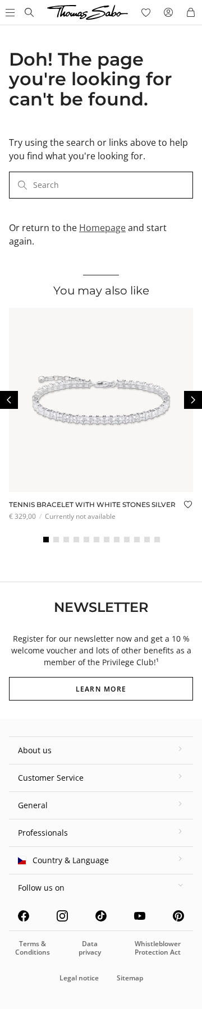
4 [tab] (76, 539)
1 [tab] (46, 539)
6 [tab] (96, 539)
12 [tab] (157, 539)
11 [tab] (147, 539)
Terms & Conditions (32, 947)
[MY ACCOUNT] (168, 12)
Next (193, 400)
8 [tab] (117, 539)
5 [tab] (86, 539)
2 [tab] (56, 539)
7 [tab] (106, 539)
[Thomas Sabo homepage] (29, 12)
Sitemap (130, 978)
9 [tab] (127, 539)
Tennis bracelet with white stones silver (92, 504)
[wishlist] (146, 12)
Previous (9, 400)
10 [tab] (137, 539)
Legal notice (79, 978)
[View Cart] (191, 12)
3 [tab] (66, 539)
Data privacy (90, 947)
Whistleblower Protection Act (158, 947)
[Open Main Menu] (9, 12)
